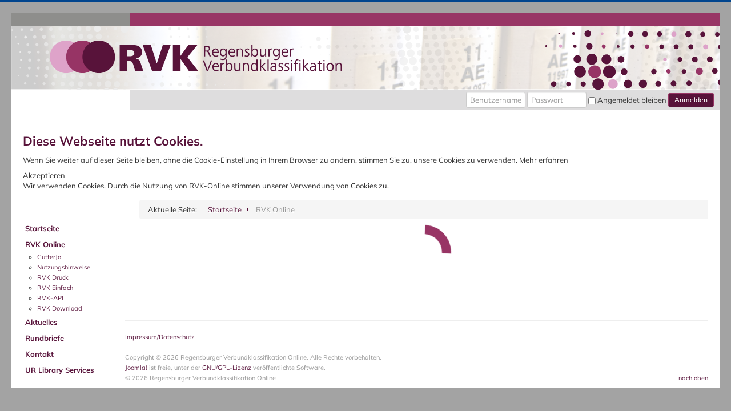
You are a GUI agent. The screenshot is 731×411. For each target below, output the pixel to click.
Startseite (42, 228)
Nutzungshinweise (63, 267)
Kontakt (39, 353)
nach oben (693, 378)
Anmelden (691, 99)
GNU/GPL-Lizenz (226, 368)
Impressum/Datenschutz (160, 337)
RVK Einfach (55, 288)
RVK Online (45, 244)
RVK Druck (53, 277)
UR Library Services (59, 369)
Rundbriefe (44, 337)
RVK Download (59, 308)
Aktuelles (41, 322)
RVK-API (50, 298)
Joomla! (136, 368)
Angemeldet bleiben (631, 99)
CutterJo (49, 257)
